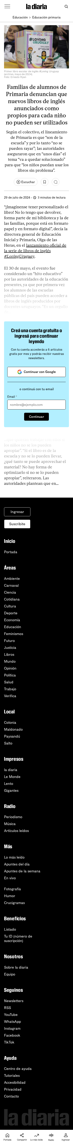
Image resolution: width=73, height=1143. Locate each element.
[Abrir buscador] (66, 6)
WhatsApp (12, 1021)
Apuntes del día (17, 864)
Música (10, 824)
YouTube (11, 1014)
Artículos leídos (16, 831)
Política (10, 675)
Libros (9, 654)
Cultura (10, 606)
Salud (8, 682)
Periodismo (13, 817)
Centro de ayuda (18, 1068)
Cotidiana (12, 599)
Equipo (9, 974)
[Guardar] (44, 182)
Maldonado (13, 729)
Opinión (10, 668)
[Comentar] (55, 182)
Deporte (10, 613)
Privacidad (12, 1089)
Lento (8, 783)
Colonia (10, 722)
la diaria (10, 770)
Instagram (12, 1028)
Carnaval (11, 585)
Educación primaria (46, 17)
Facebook (12, 1035)
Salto (8, 743)
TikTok (9, 1042)
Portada (10, 552)
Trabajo (10, 689)
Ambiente (12, 578)
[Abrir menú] (7, 6)
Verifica (10, 696)
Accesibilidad (15, 1082)
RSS (7, 1008)
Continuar (36, 417)
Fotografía (12, 889)
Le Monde (12, 777)
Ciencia (10, 592)
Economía (12, 620)
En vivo (10, 878)
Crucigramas (14, 903)
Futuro (9, 640)
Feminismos (13, 634)
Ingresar (17, 512)
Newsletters (13, 1001)
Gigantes (11, 790)
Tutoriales (12, 1075)
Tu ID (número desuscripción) (18, 938)
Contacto (11, 1096)
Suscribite (17, 524)
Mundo (10, 661)
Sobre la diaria (16, 967)
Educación (20, 17)
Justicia (10, 647)
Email (12, 397)
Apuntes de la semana (22, 871)
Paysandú (12, 736)
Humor (9, 896)
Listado (10, 929)
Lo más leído (14, 857)
